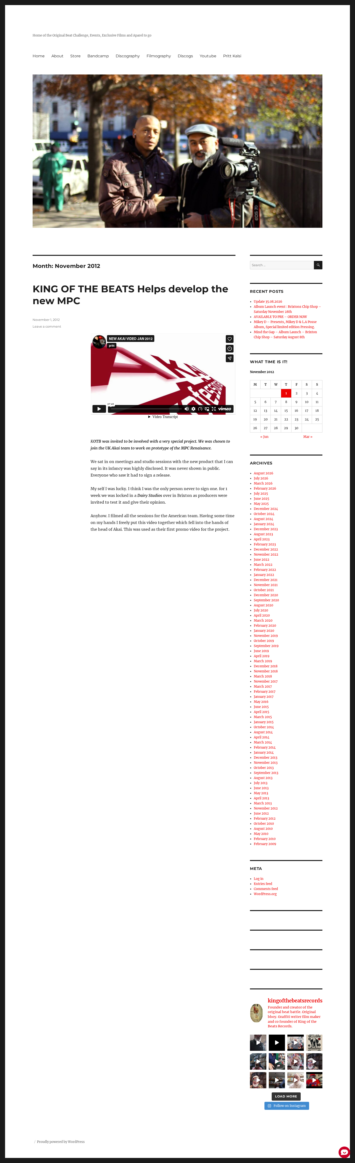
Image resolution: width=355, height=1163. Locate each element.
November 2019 (266, 636)
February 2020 (265, 626)
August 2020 (263, 605)
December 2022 (266, 549)
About (57, 56)
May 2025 (261, 504)
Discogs (185, 56)
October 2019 (264, 641)
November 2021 (266, 585)
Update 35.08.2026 (268, 302)
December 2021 (265, 580)
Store (75, 56)
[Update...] (277, 1043)
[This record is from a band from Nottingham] (277, 1061)
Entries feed (263, 884)
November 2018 (266, 671)
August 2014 (263, 732)
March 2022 (263, 565)
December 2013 (265, 758)
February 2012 (265, 819)
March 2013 (263, 803)
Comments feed (266, 889)
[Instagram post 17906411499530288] (277, 1080)
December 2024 (266, 509)
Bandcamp (98, 56)
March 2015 (263, 717)
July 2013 (260, 783)
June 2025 (261, 499)
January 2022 (264, 575)
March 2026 (263, 483)
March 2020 (263, 620)
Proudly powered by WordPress (61, 1142)
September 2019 (266, 646)
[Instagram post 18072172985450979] (314, 1061)
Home (39, 56)
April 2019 (262, 656)
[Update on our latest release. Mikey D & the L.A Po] (295, 1043)
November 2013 (265, 763)
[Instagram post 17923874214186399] (258, 1043)
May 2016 (261, 702)
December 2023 (266, 529)
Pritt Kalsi (232, 56)
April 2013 (261, 798)
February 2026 (265, 488)
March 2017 (263, 687)
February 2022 (265, 570)
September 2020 (266, 600)
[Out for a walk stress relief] (295, 1061)
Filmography (159, 56)
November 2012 (266, 808)
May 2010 (261, 834)
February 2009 (265, 844)
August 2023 (263, 534)
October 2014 (264, 727)
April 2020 (262, 615)
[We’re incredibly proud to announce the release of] (314, 1080)
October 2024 (264, 514)
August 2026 (263, 473)
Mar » (307, 437)
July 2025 (261, 494)
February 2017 (265, 692)
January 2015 (264, 722)
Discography (128, 56)
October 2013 (264, 768)
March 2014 (263, 742)
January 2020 (264, 631)
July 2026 (261, 478)
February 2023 (265, 544)
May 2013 (261, 793)
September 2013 (266, 773)
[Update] (258, 1080)
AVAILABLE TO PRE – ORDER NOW (280, 317)
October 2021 (264, 590)
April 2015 (261, 712)
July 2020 (261, 610)
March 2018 (263, 676)
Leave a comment (47, 326)
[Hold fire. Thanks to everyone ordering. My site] (295, 1080)
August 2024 (263, 519)
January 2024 (264, 524)
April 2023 (262, 539)
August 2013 (263, 778)
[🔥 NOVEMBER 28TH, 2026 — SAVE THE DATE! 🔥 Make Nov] (314, 1043)
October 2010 (264, 824)
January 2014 (264, 753)
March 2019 (263, 661)
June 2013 (261, 788)
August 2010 (263, 829)
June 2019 (261, 651)
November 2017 (266, 681)
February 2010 (265, 839)
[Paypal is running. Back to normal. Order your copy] (258, 1061)
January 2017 (264, 697)
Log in (258, 879)
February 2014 (265, 747)
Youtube (208, 56)
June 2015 (261, 707)
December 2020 (266, 595)
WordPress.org (265, 894)
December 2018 (265, 666)
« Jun (264, 437)
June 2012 (261, 813)
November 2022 (266, 554)
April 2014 (261, 737)
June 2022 (261, 560)
